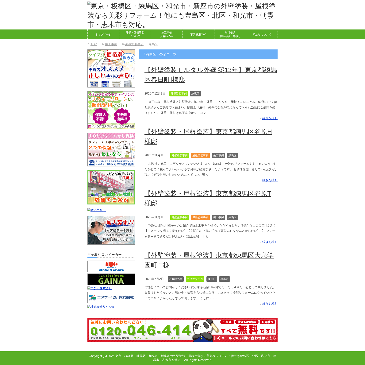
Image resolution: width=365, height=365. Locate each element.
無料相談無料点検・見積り (230, 34)
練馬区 (195, 93)
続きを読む (270, 118)
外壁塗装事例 (179, 93)
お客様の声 (175, 279)
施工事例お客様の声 (166, 34)
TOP (93, 44)
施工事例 (218, 155)
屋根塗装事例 (200, 155)
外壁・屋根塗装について (135, 34)
